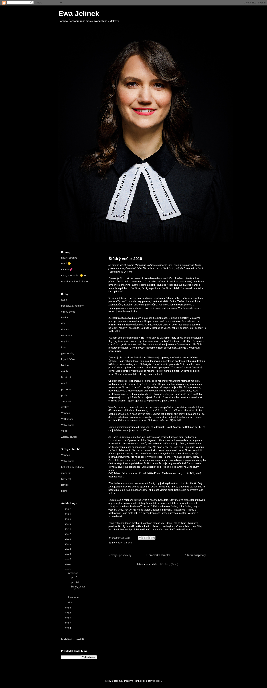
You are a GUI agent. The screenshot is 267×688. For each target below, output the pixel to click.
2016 (68, 538)
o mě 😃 (66, 263)
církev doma (68, 311)
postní (64, 395)
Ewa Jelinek (78, 13)
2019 (68, 523)
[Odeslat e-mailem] (140, 538)
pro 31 (75, 577)
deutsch (65, 329)
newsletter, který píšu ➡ (74, 281)
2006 (68, 623)
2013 (68, 553)
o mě (64, 383)
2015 (68, 543)
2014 (68, 548)
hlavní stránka (69, 257)
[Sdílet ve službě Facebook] (150, 538)
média (64, 371)
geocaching (67, 353)
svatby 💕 (66, 269)
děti (63, 323)
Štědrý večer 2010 (125, 258)
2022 (68, 508)
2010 (68, 568)
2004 (68, 628)
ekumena (66, 335)
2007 (68, 618)
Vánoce (128, 542)
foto (63, 347)
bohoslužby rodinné (72, 305)
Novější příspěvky (119, 555)
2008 (68, 613)
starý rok (66, 401)
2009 (68, 608)
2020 (68, 518)
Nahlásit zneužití (72, 639)
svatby (65, 406)
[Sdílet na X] (147, 538)
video (64, 430)
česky (119, 542)
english (65, 341)
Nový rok (66, 377)
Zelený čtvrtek (69, 436)
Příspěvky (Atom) (168, 564)
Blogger (157, 680)
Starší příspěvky (195, 555)
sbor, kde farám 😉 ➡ (73, 275)
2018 (68, 528)
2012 (68, 558)
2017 (68, 533)
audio (64, 299)
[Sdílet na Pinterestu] (153, 538)
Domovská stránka (158, 555)
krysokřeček (68, 359)
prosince (73, 572)
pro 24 (75, 582)
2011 (68, 563)
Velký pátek (67, 424)
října (71, 602)
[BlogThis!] (143, 538)
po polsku (66, 389)
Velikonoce (67, 418)
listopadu (73, 597)
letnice (65, 365)
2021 (68, 514)
